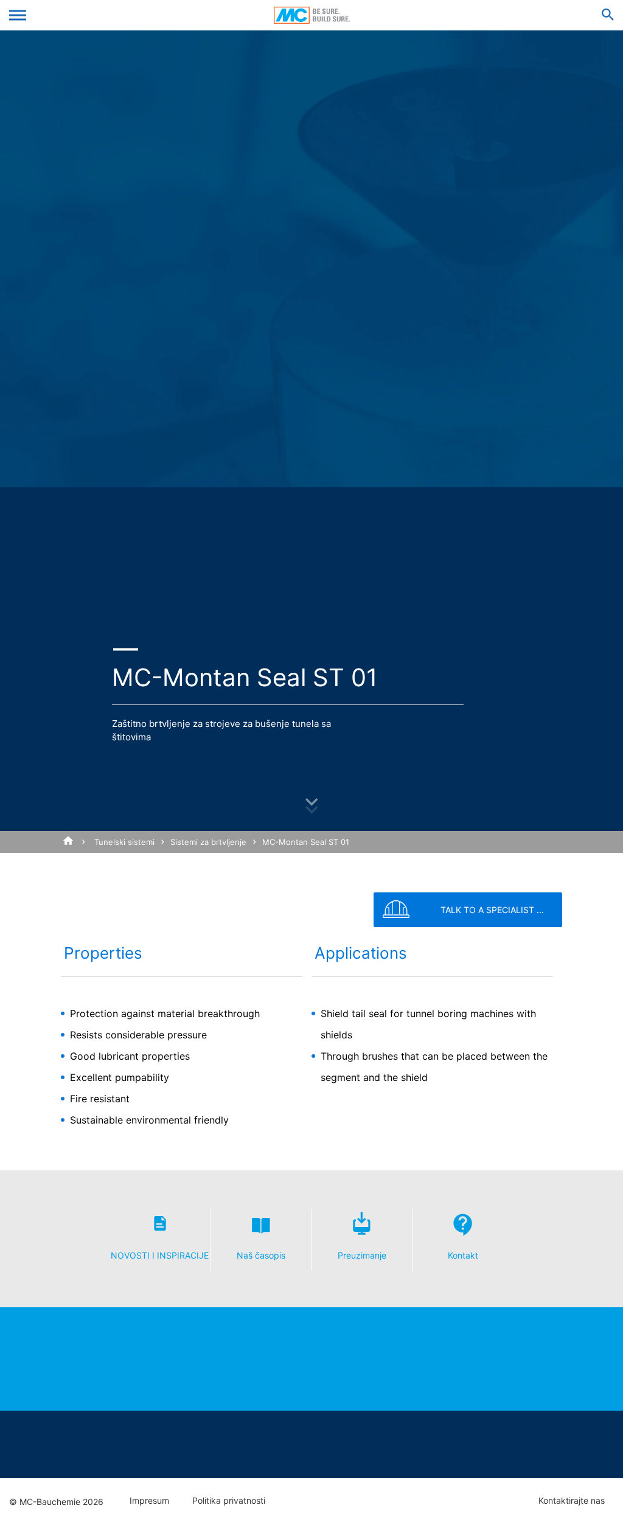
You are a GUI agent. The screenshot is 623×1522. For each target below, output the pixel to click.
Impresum (149, 1500)
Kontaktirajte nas (571, 1500)
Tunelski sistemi (124, 842)
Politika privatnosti (228, 1500)
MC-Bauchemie (312, 15)
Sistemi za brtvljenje (208, 842)
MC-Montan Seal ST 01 (305, 842)
